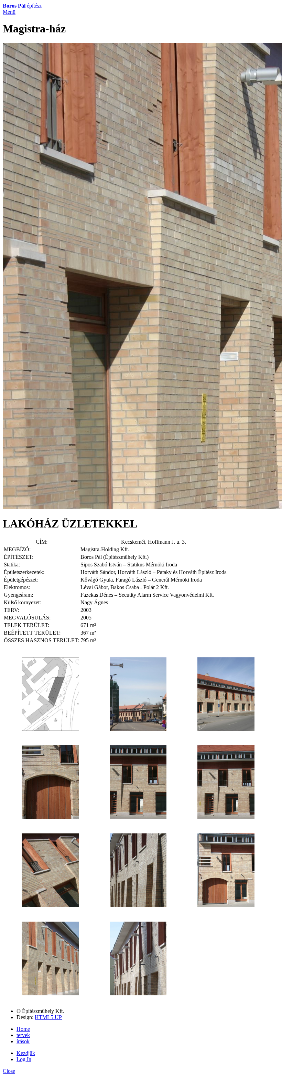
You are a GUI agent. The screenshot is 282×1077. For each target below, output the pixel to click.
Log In (24, 1059)
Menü (9, 12)
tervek (23, 1035)
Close (9, 1071)
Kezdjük (26, 1053)
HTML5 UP (48, 1017)
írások (23, 1041)
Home (23, 1029)
